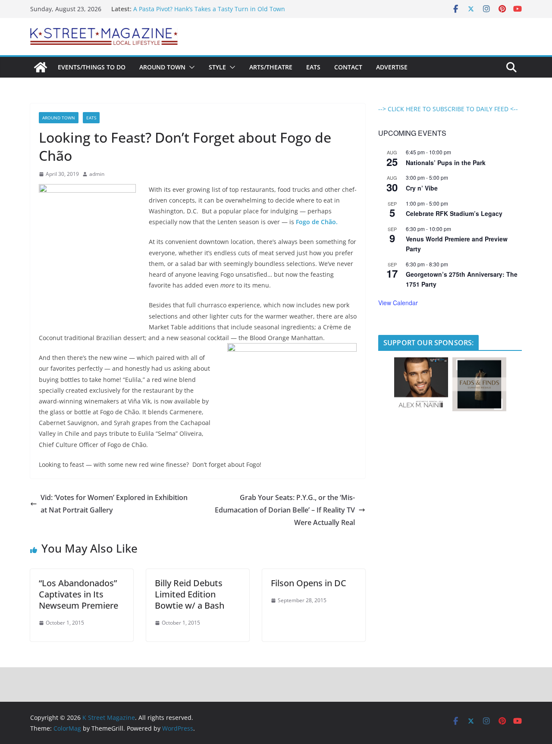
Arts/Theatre (270, 67)
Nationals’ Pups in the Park (446, 162)
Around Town (162, 67)
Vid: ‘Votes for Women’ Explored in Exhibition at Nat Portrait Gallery (114, 504)
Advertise (392, 67)
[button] (190, 67)
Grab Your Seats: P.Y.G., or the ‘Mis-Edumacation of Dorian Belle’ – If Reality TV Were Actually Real (285, 510)
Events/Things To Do (91, 67)
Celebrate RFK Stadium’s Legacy (454, 213)
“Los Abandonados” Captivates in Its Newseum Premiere (78, 594)
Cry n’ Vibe (422, 188)
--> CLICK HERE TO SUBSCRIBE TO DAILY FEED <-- (448, 109)
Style (217, 67)
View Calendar (398, 302)
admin (96, 174)
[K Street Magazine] (40, 67)
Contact (348, 67)
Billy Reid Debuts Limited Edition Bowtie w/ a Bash (189, 594)
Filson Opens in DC (308, 583)
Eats (313, 67)
